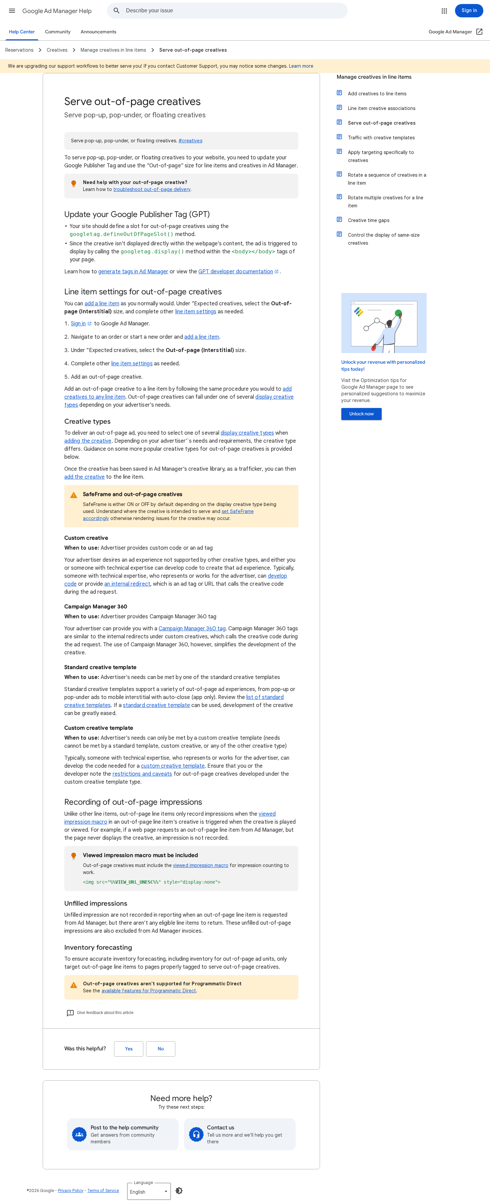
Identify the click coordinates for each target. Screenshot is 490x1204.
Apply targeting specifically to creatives (381, 156)
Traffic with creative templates (381, 138)
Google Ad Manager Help (57, 11)
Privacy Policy (70, 1190)
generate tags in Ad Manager (133, 271)
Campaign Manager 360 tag (192, 628)
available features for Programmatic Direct (149, 991)
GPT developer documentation (235, 271)
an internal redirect (127, 584)
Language (143, 1182)
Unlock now (361, 414)
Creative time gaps (368, 220)
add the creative (84, 477)
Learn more (301, 66)
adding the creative (88, 441)
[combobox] (236, 10)
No (161, 1049)
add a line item (102, 303)
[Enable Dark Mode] (179, 1191)
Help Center (22, 32)
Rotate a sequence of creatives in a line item (387, 179)
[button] (12, 11)
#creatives (190, 141)
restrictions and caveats (142, 774)
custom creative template (173, 766)
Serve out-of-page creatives (382, 123)
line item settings (195, 311)
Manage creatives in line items (374, 77)
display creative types (247, 433)
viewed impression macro (200, 865)
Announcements (98, 32)
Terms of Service (103, 1190)
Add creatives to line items (377, 94)
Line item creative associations (381, 108)
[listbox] (149, 1191)
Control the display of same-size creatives (384, 239)
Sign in (78, 323)
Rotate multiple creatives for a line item (385, 202)
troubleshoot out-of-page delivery (151, 189)
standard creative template (156, 705)
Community (58, 32)
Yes (129, 1049)
